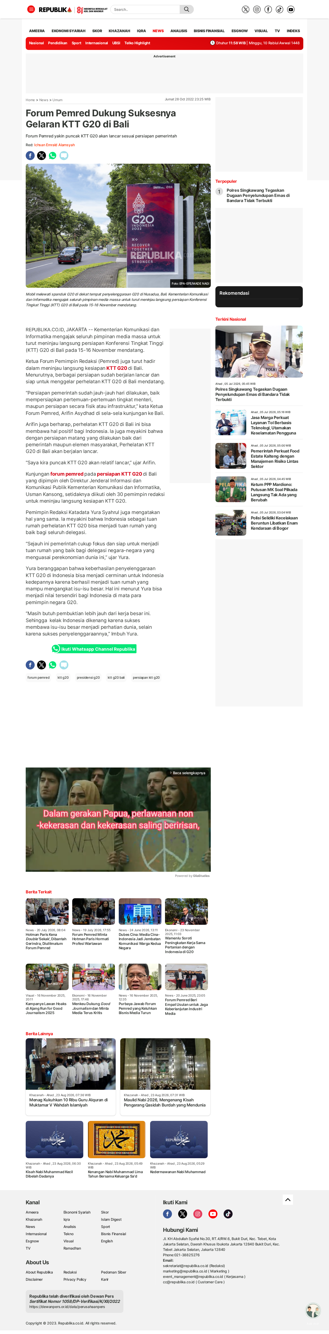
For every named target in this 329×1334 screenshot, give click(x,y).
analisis (178, 31)
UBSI (116, 43)
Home (30, 100)
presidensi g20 (88, 677)
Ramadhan (72, 1248)
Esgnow (32, 1241)
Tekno (68, 1234)
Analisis (69, 1226)
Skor (104, 1212)
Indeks (293, 31)
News (43, 100)
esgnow (240, 31)
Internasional (96, 43)
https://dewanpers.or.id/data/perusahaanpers (67, 1306)
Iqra (66, 1219)
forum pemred (66, 474)
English (107, 1241)
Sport (76, 43)
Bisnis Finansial (209, 31)
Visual (68, 1241)
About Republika (39, 1272)
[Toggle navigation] (31, 9)
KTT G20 (116, 368)
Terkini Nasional (230, 319)
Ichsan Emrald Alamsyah (54, 145)
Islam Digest (111, 1219)
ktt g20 (63, 677)
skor (97, 31)
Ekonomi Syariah (69, 31)
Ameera (32, 1212)
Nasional (36, 43)
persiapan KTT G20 (119, 474)
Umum (57, 100)
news (158, 31)
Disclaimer (34, 1279)
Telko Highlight (137, 43)
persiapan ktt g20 (146, 677)
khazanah (119, 31)
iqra (141, 31)
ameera (37, 31)
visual (261, 31)
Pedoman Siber (113, 1272)
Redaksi (70, 1272)
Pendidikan (57, 43)
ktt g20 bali (116, 677)
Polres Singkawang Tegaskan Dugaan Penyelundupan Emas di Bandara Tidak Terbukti (258, 195)
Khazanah (34, 1219)
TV (277, 31)
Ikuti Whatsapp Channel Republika (98, 649)
